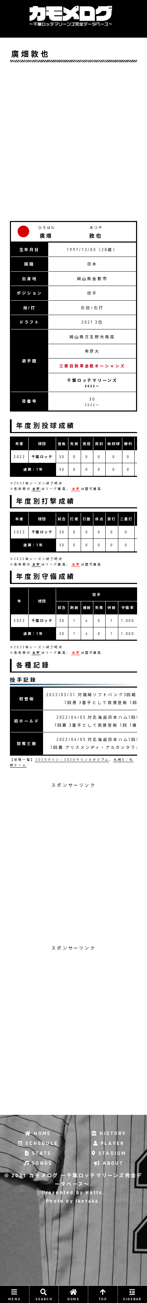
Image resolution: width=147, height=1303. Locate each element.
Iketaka (86, 1201)
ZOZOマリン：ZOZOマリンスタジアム (72, 759)
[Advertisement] (73, 140)
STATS (40, 1153)
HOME (41, 1133)
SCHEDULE (40, 1143)
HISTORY (111, 1133)
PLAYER (111, 1143)
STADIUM (111, 1153)
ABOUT (112, 1163)
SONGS (41, 1163)
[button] (123, 878)
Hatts (93, 1192)
